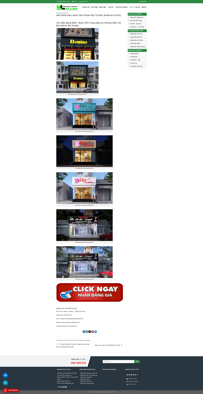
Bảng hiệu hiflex (85, 379)
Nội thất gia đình (122, 7)
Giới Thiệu (94, 7)
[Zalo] (5, 382)
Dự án (132, 7)
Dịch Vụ (110, 7)
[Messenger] (5, 375)
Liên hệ (143, 7)
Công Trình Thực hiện (62, 13)
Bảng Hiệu (102, 7)
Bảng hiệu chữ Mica (86, 377)
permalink (87, 340)
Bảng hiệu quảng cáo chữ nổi (88, 373)
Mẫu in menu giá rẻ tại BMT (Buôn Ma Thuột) (107, 345)
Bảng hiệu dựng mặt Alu (87, 383)
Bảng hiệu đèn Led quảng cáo (88, 375)
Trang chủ (86, 7)
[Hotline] (5, 390)
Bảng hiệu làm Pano (86, 381)
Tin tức (137, 7)
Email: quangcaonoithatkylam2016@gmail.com (69, 318)
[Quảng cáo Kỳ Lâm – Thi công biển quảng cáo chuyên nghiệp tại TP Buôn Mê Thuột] (67, 7)
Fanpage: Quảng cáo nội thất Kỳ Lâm (66, 326)
